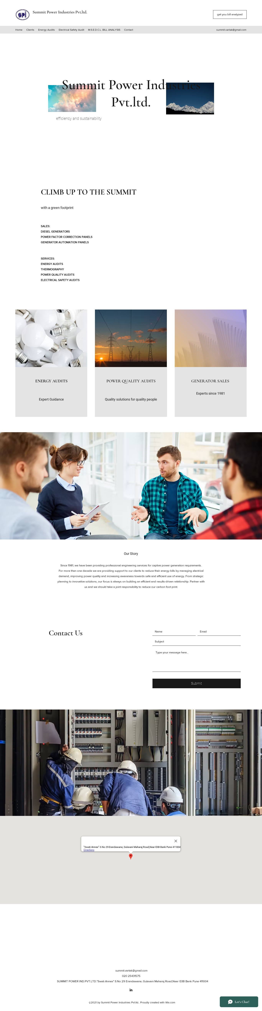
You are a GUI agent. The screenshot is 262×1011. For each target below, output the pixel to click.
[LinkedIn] (131, 990)
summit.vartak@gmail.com (231, 29)
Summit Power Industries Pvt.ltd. (60, 12)
